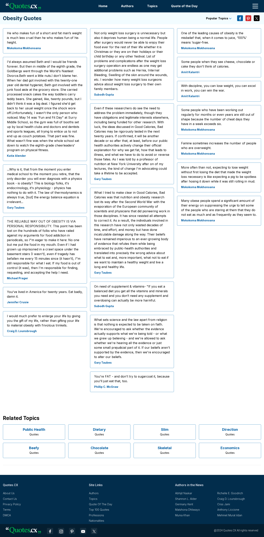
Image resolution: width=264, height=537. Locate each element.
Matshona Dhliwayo (187, 509)
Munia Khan (182, 515)
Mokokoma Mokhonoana (24, 48)
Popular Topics (217, 18)
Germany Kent (184, 504)
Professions (96, 515)
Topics (152, 6)
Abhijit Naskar (183, 493)
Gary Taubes (16, 207)
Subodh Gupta (104, 94)
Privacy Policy (12, 504)
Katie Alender (16, 155)
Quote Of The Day (100, 504)
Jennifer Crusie (18, 302)
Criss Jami (223, 504)
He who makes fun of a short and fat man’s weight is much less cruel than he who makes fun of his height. (44, 37)
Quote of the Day (184, 6)
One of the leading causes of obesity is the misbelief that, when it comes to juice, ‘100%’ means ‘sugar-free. (214, 37)
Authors (127, 6)
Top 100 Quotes (99, 509)
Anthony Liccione (228, 509)
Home (103, 6)
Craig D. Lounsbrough (22, 331)
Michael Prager (17, 278)
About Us (8, 493)
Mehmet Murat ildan (229, 515)
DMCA (7, 515)
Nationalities (96, 520)
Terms (7, 509)
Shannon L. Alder (186, 498)
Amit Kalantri (190, 72)
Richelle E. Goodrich (230, 493)
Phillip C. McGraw (106, 386)
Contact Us (10, 498)
